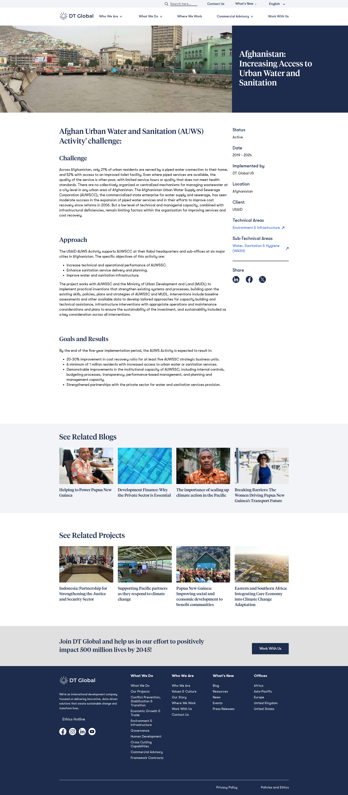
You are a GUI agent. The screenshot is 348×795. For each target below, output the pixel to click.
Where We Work (189, 16)
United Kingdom (266, 703)
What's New (244, 3)
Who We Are (181, 685)
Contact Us (215, 4)
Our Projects (140, 691)
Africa (258, 685)
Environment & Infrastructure (141, 723)
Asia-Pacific (263, 691)
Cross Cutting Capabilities (141, 744)
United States (264, 709)
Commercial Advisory (147, 752)
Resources (220, 691)
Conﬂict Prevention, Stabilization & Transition (146, 701)
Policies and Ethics (275, 787)
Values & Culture (184, 691)
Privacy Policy (226, 787)
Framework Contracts (147, 758)
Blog (216, 685)
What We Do (140, 685)
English (274, 4)
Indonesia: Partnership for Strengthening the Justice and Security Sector (83, 594)
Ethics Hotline (73, 719)
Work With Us (278, 16)
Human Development (146, 736)
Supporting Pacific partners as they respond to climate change (142, 594)
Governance (140, 730)
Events (217, 703)
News (216, 697)
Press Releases (223, 709)
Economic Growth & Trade (145, 713)
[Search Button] (166, 4)
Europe (259, 697)
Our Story (179, 697)
